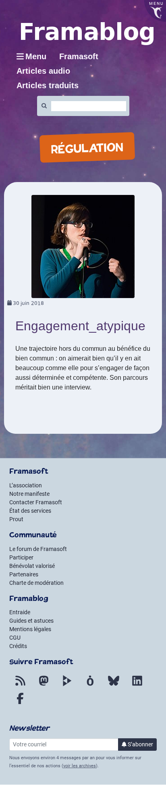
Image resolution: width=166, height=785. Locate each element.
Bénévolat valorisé (32, 566)
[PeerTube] (67, 685)
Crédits (18, 646)
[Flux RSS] (20, 685)
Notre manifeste (29, 494)
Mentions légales (30, 629)
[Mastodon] (43, 685)
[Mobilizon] (90, 685)
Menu (35, 56)
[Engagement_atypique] (83, 245)
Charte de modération (36, 583)
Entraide (19, 612)
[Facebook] (20, 703)
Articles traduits (48, 85)
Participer (21, 557)
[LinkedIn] (137, 685)
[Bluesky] (113, 685)
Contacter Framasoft (35, 502)
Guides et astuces (31, 620)
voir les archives (79, 765)
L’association (25, 485)
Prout (16, 519)
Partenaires (23, 574)
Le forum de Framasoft (38, 549)
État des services (30, 510)
